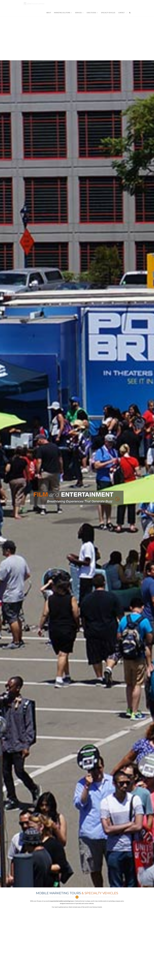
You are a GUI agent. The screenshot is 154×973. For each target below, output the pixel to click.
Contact (121, 12)
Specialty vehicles (108, 12)
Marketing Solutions (62, 12)
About (48, 12)
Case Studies (91, 12)
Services (78, 12)
